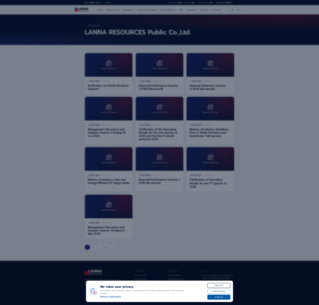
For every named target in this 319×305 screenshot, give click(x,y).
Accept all (219, 297)
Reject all (219, 285)
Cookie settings (219, 291)
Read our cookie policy (110, 296)
